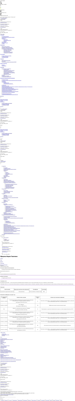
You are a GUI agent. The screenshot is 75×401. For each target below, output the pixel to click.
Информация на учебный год (6, 68)
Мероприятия (4, 65)
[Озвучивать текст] (0, 13)
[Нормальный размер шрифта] (1, 2)
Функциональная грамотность (8, 83)
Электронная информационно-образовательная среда (10, 94)
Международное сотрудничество (7, 90)
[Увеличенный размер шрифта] (1, 3)
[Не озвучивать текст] (0, 14)
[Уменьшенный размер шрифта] (0, 1)
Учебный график (6, 69)
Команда (3, 38)
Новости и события (3, 63)
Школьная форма (6, 73)
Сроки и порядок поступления (6, 55)
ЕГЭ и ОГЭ (4, 61)
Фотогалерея (2, 341)
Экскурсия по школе (5, 57)
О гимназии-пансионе (5, 36)
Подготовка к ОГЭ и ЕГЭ (7, 50)
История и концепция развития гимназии (8, 37)
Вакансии (5, 41)
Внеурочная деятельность (7, 49)
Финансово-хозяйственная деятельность (8, 88)
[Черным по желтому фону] (0, 8)
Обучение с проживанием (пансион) (5, 351)
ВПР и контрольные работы (6, 60)
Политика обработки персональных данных (6, 394)
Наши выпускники (5, 42)
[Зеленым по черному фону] (0, 9)
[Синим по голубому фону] (0, 7)
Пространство (2, 340)
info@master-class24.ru (3, 22)
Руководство (6, 39)
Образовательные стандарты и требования (8, 92)
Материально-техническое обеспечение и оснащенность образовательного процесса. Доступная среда (17, 86)
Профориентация (6, 82)
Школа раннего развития (5, 46)
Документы (4, 81)
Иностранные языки (7, 51)
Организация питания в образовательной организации (10, 91)
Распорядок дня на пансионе (8, 71)
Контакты (2, 96)
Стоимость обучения (5, 56)
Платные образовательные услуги (7, 87)
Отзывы (3, 43)
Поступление (2, 54)
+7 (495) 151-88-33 (3, 18)
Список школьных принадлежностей (9, 72)
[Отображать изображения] (0, 10)
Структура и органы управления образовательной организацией (11, 80)
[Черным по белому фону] (0, 5)
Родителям (2, 67)
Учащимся (1, 356)
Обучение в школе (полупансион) (7, 47)
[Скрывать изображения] (0, 11)
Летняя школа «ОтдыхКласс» (8, 52)
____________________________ (9, 84)
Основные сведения (5, 79)
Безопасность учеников (7, 74)
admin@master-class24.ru (3, 115)
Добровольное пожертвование (6, 76)
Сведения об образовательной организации (7, 78)
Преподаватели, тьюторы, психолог (9, 70)
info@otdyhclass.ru (3, 27)
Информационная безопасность (6, 93)
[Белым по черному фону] (0, 6)
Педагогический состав (7, 40)
